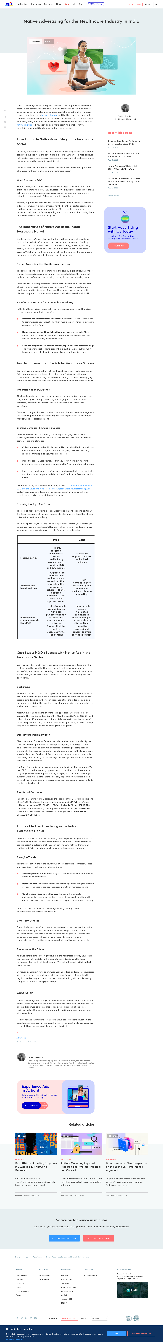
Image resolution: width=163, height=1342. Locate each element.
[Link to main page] (9, 4)
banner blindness (49, 115)
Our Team (20, 1279)
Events (18, 1295)
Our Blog (64, 1275)
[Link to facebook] (17, 1318)
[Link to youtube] (35, 1318)
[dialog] (81, 1333)
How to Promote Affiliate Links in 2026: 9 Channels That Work (123, 167)
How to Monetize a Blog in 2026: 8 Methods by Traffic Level (123, 155)
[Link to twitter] (22, 1318)
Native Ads (32, 1042)
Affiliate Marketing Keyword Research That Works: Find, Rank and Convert (81, 1166)
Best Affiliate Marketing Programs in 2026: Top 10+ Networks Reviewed (36, 1166)
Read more (29, 1337)
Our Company (21, 1275)
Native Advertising (68, 1287)
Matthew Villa (67, 1195)
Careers (19, 1287)
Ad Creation (21, 1042)
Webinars (65, 1283)
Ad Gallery (65, 1295)
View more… (114, 196)
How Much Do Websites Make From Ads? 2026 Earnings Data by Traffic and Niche (124, 181)
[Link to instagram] (31, 1318)
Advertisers (81, 29)
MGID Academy (67, 1291)
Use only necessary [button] (141, 1333)
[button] (26, 1269)
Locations (20, 1283)
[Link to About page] (132, 1318)
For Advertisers (45, 1279)
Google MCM (66, 1299)
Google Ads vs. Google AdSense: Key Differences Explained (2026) (124, 142)
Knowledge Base (90, 1275)
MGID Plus (65, 1303)
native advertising (25, 125)
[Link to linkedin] (26, 1318)
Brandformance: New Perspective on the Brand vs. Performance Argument (126, 1166)
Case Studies (66, 1279)
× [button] (160, 1328)
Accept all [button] (116, 1333)
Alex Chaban (111, 1195)
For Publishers (44, 1275)
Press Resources (22, 1291)
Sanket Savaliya (35, 1057)
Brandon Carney (22, 1195)
